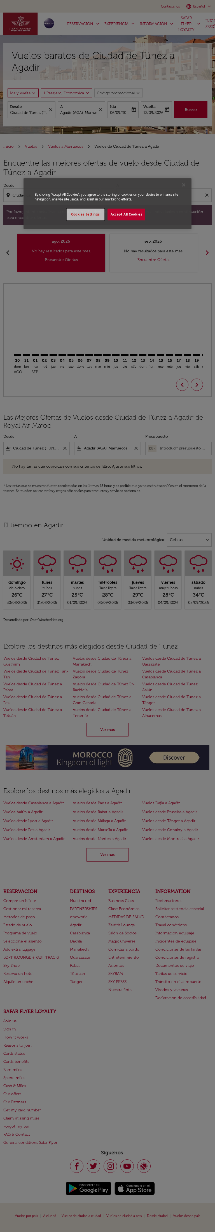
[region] (107, 203)
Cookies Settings (85, 214)
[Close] (183, 185)
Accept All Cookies (126, 214)
